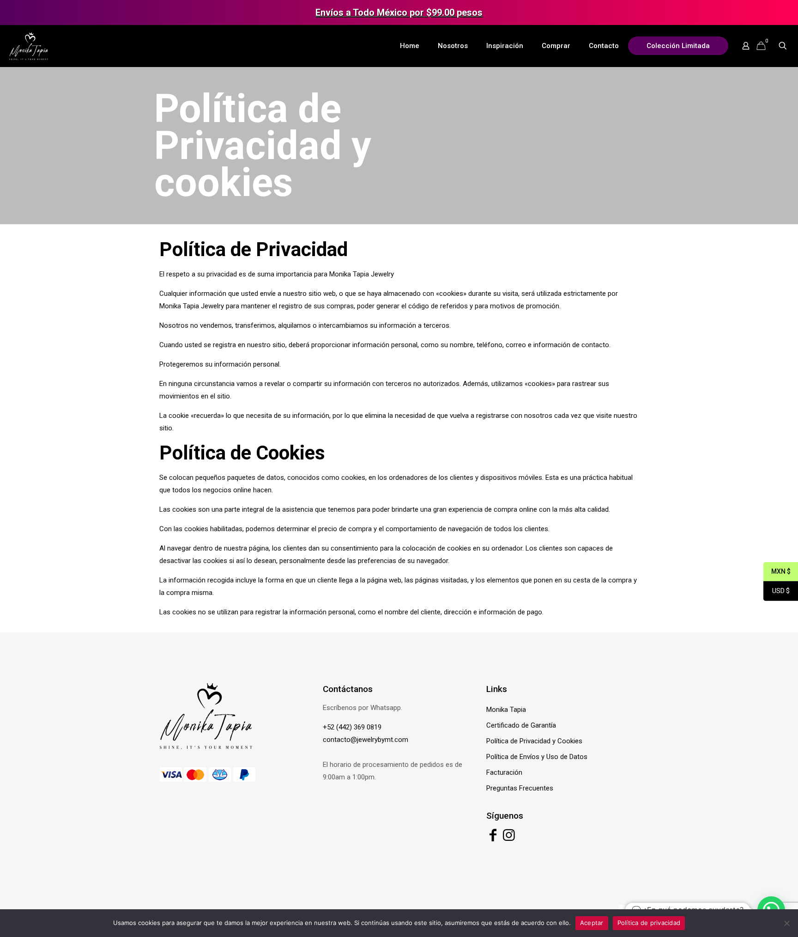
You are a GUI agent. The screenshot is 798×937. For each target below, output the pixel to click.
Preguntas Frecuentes (519, 788)
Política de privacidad (649, 922)
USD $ (776, 591)
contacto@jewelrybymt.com (365, 739)
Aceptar (592, 922)
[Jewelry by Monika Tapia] (28, 46)
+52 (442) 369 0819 (352, 727)
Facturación (504, 772)
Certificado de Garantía (521, 725)
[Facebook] (493, 837)
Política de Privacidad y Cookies (534, 741)
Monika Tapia (506, 709)
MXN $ (777, 572)
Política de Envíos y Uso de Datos (536, 757)
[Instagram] (509, 837)
